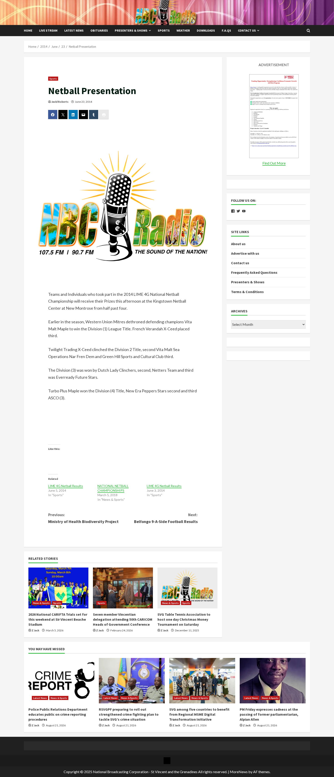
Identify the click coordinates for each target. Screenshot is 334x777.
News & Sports (41, 603)
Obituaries (99, 30)
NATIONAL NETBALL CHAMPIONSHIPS (113, 488)
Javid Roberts (59, 101)
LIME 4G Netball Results (65, 486)
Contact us (247, 30)
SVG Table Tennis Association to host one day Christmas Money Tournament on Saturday (183, 619)
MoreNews (239, 772)
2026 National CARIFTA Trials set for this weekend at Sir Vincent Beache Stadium (57, 619)
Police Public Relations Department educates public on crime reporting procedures (57, 714)
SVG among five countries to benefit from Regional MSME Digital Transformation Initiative (199, 714)
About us (238, 244)
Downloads (206, 30)
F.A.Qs (226, 30)
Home (28, 30)
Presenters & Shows (131, 30)
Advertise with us (245, 253)
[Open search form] (308, 30)
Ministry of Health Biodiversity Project (83, 518)
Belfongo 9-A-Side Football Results (166, 518)
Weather (183, 30)
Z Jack (35, 630)
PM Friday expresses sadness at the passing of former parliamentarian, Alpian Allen (269, 714)
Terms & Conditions (247, 291)
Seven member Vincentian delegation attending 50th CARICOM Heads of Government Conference (122, 619)
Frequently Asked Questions (254, 272)
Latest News (74, 30)
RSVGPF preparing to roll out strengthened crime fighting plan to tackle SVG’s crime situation (129, 714)
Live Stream (48, 30)
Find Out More (274, 163)
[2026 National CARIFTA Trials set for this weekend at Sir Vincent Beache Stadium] (58, 588)
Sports (164, 30)
